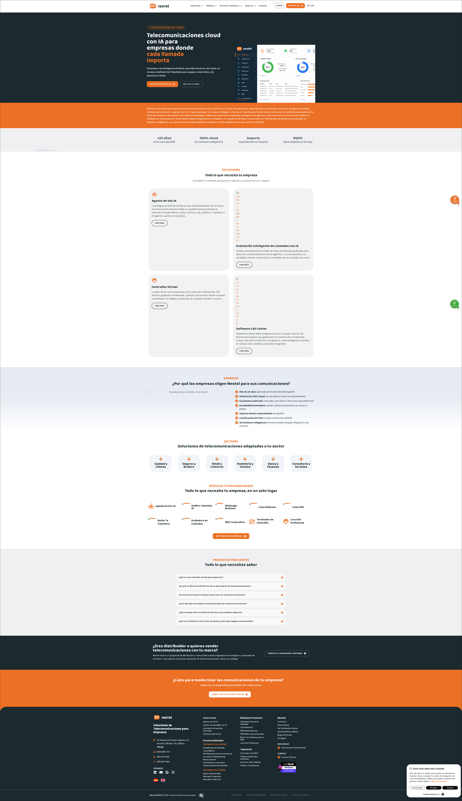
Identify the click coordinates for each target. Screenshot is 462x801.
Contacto (263, 6)
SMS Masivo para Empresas (252, 734)
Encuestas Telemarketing (214, 757)
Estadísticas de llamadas (214, 748)
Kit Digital (282, 738)
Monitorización (209, 759)
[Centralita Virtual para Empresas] (186, 194)
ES (308, 5)
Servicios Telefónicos (229, 6)
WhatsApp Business (249, 731)
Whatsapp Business (231, 507)
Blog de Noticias (285, 735)
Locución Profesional (297, 521)
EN (312, 5)
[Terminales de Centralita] (252, 521)
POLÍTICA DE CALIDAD (279, 795)
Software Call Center (212, 734)
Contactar (282, 722)
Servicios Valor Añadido (250, 762)
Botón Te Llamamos (164, 522)
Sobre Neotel (283, 725)
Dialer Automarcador (212, 773)
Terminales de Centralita (265, 521)
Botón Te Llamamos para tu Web (252, 738)
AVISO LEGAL (236, 795)
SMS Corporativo (235, 522)
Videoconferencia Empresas (215, 765)
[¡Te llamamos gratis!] (455, 200)
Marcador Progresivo (212, 776)
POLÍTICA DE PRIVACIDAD (256, 795)
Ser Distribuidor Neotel (288, 728)
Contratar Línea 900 (249, 753)
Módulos (210, 6)
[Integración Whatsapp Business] (219, 507)
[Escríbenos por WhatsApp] (455, 304)
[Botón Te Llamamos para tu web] (152, 522)
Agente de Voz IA (166, 506)
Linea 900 (298, 507)
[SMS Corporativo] (219, 522)
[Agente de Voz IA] (151, 506)
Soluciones (195, 6)
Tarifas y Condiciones (249, 765)
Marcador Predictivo (212, 779)
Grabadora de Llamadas (199, 522)
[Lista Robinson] (253, 507)
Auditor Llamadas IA (201, 507)
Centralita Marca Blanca (288, 732)
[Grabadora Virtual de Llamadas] (186, 522)
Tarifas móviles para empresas (248, 757)
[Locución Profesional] (286, 521)
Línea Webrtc (209, 751)
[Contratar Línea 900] (287, 507)
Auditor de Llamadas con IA (215, 725)
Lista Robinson (267, 507)
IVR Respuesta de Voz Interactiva (217, 754)
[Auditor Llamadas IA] (186, 507)
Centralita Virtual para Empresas (212, 729)
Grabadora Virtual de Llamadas (249, 723)
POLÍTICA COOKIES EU (301, 795)
